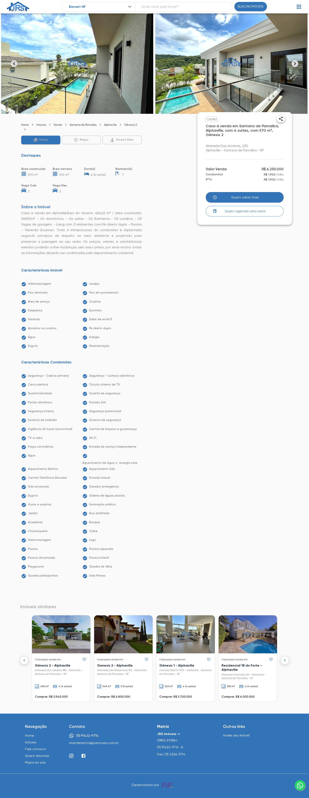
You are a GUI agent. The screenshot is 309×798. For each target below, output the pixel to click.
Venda (58, 124)
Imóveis (41, 124)
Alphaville (110, 124)
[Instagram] (71, 756)
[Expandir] (130, 7)
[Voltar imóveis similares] (24, 660)
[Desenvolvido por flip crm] (168, 785)
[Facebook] (83, 756)
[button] (40, 140)
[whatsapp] (300, 785)
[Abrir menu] (299, 7)
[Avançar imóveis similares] (285, 660)
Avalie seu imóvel (236, 735)
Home (25, 124)
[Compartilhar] (281, 118)
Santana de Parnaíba (83, 124)
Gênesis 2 (130, 124)
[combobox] (101, 7)
